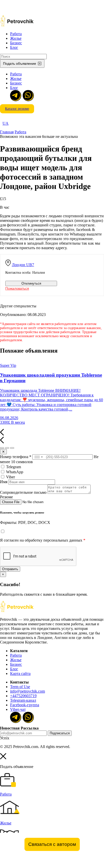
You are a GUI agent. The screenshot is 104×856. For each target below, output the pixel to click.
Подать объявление (19, 63)
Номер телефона (15, 457)
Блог (14, 47)
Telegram (13, 467)
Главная (7, 132)
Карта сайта (20, 673)
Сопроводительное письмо (23, 492)
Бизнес (16, 43)
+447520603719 (23, 696)
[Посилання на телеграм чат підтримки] (15, 95)
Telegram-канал (23, 700)
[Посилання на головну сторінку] (17, 611)
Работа (16, 34)
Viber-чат (18, 709)
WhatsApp (14, 472)
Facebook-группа (24, 705)
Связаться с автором (52, 844)
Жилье (15, 38)
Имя (3, 482)
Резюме (6, 497)
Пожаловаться (17, 288)
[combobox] (38, 457)
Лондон (23, 265)
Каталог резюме (17, 109)
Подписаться (60, 733)
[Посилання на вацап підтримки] (28, 95)
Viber (10, 477)
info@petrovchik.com (27, 691)
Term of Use (20, 686)
